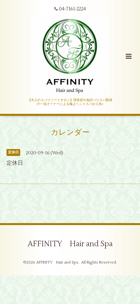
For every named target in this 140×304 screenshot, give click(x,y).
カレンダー (70, 132)
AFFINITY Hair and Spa (70, 244)
